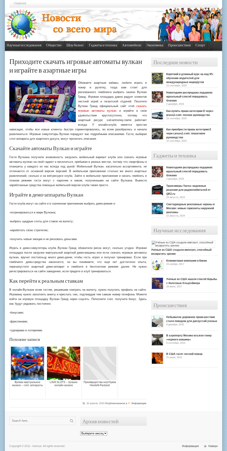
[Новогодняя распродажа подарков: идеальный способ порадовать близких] (157, 102)
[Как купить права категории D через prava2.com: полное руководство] (157, 120)
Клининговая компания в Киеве (186, 260)
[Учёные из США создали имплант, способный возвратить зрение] (183, 245)
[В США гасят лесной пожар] (157, 363)
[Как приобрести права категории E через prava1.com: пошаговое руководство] (157, 139)
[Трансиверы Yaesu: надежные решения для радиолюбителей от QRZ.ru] (157, 195)
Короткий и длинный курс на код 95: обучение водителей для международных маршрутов (189, 78)
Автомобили (131, 45)
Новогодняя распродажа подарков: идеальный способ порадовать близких (189, 96)
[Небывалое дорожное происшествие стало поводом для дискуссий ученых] (157, 326)
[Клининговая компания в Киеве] (157, 270)
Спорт (200, 45)
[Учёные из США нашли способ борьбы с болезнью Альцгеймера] (157, 288)
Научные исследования (24, 45)
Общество (54, 45)
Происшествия (179, 45)
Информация (138, 403)
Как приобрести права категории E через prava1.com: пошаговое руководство (188, 133)
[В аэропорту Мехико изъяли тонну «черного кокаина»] (157, 345)
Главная (20, 3)
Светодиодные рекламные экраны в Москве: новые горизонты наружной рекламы (190, 208)
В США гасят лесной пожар (184, 354)
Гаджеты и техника (103, 45)
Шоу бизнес (75, 45)
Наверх (213, 446)
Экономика (154, 45)
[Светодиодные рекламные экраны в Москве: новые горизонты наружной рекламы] (157, 213)
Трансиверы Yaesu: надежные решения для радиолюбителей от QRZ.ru (188, 189)
